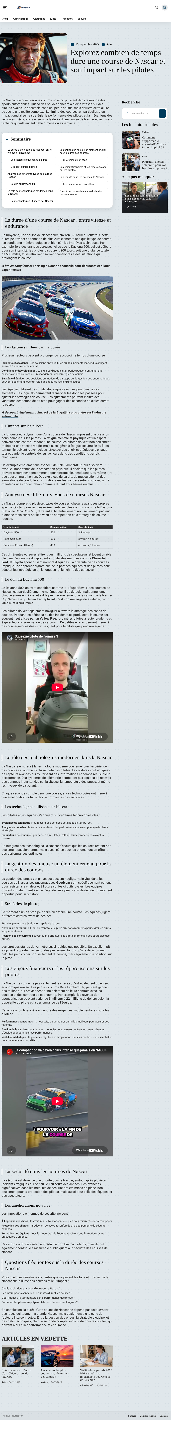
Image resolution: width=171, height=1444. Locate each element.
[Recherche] (156, 7)
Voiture (44, 1382)
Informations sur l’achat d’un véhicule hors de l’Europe (16, 1374)
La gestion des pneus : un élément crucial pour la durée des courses (83, 151)
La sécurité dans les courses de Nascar (82, 177)
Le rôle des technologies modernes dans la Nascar (30, 192)
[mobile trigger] (6, 7)
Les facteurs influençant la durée (29, 160)
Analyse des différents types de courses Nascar (30, 175)
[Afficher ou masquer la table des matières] (69, 139)
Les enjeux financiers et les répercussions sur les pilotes (83, 168)
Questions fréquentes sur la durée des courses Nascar (81, 192)
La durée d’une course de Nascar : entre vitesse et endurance (30, 151)
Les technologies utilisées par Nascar (32, 201)
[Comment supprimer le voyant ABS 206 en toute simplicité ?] (131, 140)
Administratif (86, 1385)
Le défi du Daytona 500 (23, 184)
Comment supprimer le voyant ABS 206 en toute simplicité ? (154, 142)
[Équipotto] (24, 7)
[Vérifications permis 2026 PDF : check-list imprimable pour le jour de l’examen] (96, 1356)
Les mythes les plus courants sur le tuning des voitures (54, 1374)
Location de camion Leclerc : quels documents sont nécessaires (142, 198)
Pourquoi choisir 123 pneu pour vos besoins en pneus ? (154, 165)
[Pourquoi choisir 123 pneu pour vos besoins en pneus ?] (131, 162)
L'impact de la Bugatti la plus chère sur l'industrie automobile (54, 414)
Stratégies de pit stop (75, 160)
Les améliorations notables (78, 184)
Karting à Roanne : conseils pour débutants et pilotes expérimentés (56, 268)
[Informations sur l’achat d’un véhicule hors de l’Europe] (18, 1356)
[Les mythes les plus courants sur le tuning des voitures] (57, 1356)
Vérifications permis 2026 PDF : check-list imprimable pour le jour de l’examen (96, 1375)
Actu (109, 44)
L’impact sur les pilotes (24, 167)
